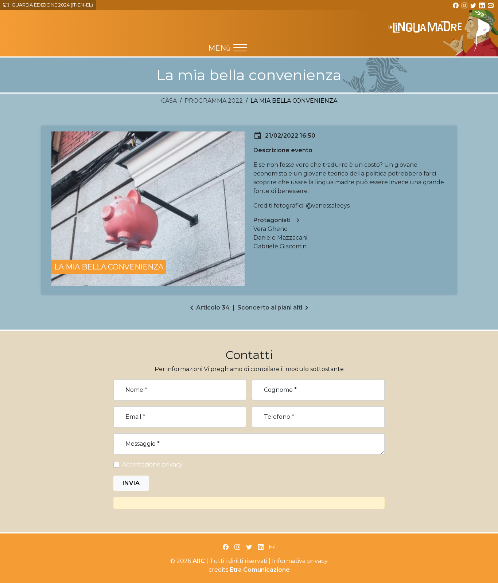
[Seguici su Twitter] (473, 5)
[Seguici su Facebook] (456, 5)
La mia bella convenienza (108, 267)
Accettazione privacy (152, 464)
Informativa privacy (300, 561)
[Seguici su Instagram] (464, 5)
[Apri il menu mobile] (240, 47)
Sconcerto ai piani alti (269, 307)
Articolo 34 (213, 307)
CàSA (169, 100)
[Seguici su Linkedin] (482, 5)
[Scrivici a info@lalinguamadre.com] (491, 5)
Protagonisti (277, 220)
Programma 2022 (213, 100)
